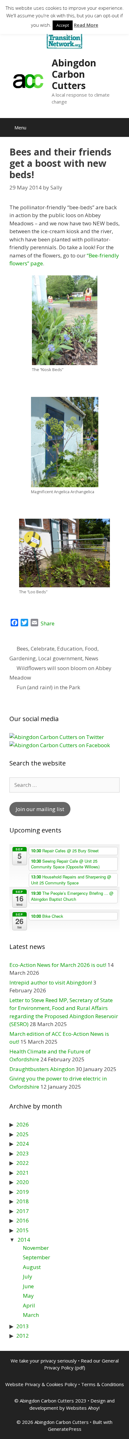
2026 (22, 1124)
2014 (24, 1239)
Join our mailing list (40, 809)
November (36, 1247)
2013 (22, 1326)
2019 (22, 1191)
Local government (60, 658)
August (32, 1267)
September (36, 1257)
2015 (22, 1230)
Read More (86, 25)
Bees (22, 648)
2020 (22, 1182)
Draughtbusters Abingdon (42, 1069)
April (29, 1305)
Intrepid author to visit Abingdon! (50, 982)
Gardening (22, 658)
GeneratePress (64, 1429)
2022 (22, 1162)
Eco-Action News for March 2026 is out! (57, 964)
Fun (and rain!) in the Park (48, 687)
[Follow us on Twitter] (56, 737)
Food (91, 648)
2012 (22, 1335)
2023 (22, 1153)
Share (47, 623)
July (27, 1276)
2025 (22, 1134)
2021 (22, 1172)
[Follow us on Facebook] (59, 745)
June (28, 1286)
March (31, 1314)
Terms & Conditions (102, 1384)
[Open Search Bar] (120, 127)
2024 (22, 1143)
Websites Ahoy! (83, 1408)
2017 (22, 1211)
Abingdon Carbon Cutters (74, 74)
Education (69, 648)
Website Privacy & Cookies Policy (41, 1384)
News (91, 658)
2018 (22, 1201)
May (28, 1295)
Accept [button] (62, 25)
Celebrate (42, 648)
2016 (22, 1220)
